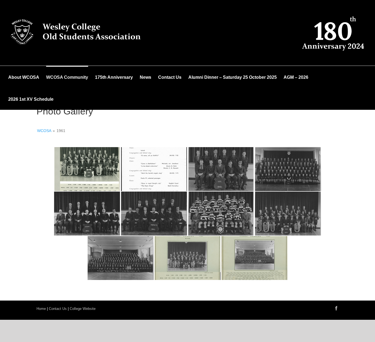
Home (41, 309)
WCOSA (44, 130)
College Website (83, 309)
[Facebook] (336, 308)
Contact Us (58, 309)
